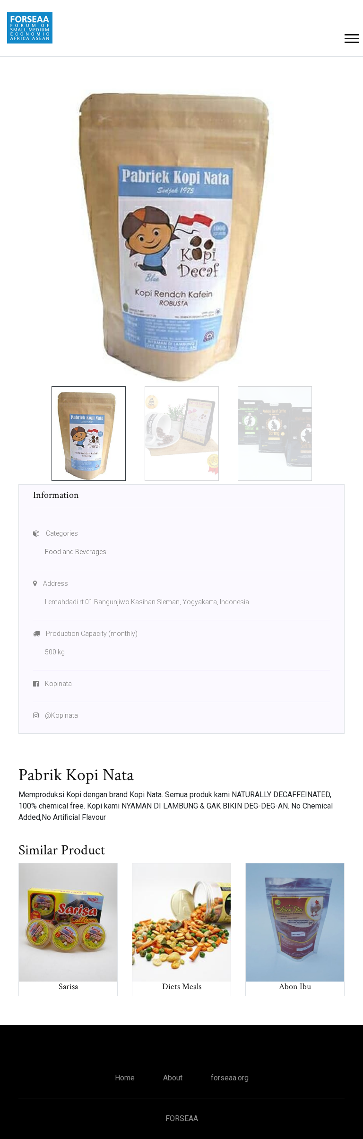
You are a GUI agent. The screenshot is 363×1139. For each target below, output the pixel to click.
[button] (351, 36)
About (172, 1077)
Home (125, 1077)
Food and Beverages (75, 552)
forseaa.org (230, 1077)
